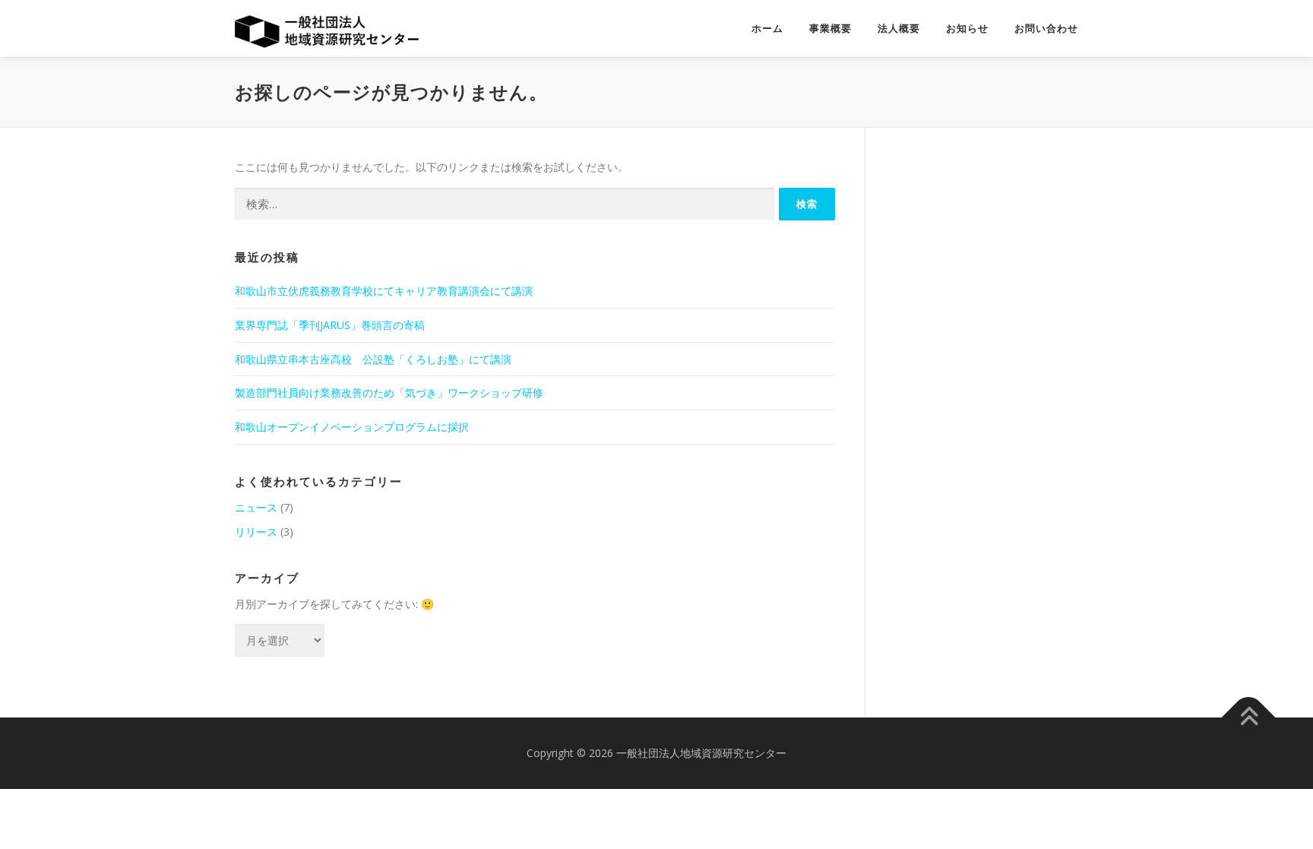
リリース (256, 531)
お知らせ (967, 28)
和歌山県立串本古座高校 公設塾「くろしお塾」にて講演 (373, 359)
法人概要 (899, 28)
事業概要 (830, 28)
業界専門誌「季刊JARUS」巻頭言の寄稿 (330, 325)
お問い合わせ (1046, 28)
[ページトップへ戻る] (1249, 718)
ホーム (767, 28)
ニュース (256, 507)
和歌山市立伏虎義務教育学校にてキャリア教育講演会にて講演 (384, 291)
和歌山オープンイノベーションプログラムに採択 (352, 427)
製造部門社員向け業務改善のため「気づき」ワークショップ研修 (389, 392)
